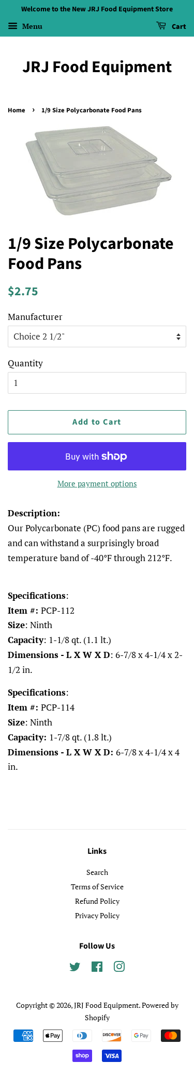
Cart (178, 27)
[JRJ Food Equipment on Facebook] (97, 968)
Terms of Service (97, 886)
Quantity (25, 363)
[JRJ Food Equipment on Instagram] (119, 968)
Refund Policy (97, 901)
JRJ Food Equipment (97, 67)
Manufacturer (35, 317)
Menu (31, 26)
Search (97, 872)
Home (16, 110)
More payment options (97, 483)
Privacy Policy (97, 915)
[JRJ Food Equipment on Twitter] (75, 968)
